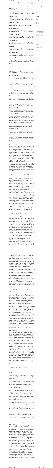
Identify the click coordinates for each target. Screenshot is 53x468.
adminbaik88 (16, 8)
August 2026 (37, 17)
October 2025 (37, 25)
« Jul (36, 14)
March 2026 (37, 21)
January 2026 (37, 23)
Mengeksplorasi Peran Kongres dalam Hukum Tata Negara (21, 422)
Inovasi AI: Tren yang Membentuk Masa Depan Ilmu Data (21, 143)
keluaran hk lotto (38, 70)
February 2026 (37, 22)
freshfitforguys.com (26, 3)
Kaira (12, 467)
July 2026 (37, 18)
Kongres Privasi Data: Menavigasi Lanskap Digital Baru (20, 6)
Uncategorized (12, 63)
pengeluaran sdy (38, 62)
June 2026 (37, 19)
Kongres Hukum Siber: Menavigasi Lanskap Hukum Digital (21, 367)
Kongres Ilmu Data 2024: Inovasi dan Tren (17, 213)
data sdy (37, 71)
